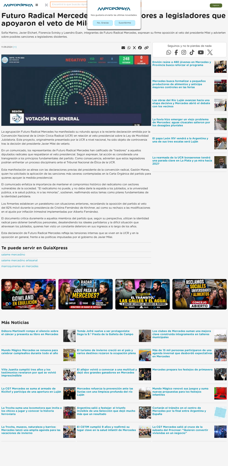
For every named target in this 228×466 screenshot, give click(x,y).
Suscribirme (125, 23)
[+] (15, 47)
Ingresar (216, 5)
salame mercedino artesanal (19, 260)
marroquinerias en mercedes (19, 266)
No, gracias (103, 23)
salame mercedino (13, 254)
